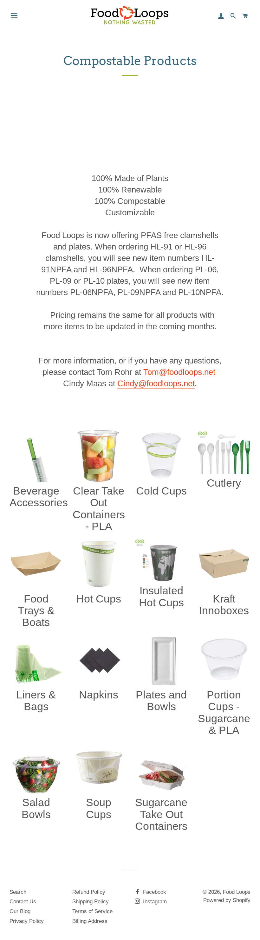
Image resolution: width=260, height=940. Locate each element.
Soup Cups (98, 808)
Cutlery (224, 483)
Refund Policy (88, 892)
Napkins (98, 695)
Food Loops (236, 892)
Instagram (154, 902)
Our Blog (20, 911)
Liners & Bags (36, 700)
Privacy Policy (27, 921)
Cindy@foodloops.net (156, 383)
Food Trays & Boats (36, 610)
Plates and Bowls (161, 700)
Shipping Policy (90, 902)
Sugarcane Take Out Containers (161, 814)
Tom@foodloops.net (179, 372)
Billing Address (89, 921)
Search (18, 892)
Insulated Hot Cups (161, 596)
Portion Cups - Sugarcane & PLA (224, 712)
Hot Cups (98, 599)
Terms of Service (92, 911)
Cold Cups (161, 491)
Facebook (153, 892)
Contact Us (23, 902)
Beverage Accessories (39, 496)
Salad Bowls (36, 808)
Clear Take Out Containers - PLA (99, 508)
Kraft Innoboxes (224, 604)
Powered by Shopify (226, 900)
